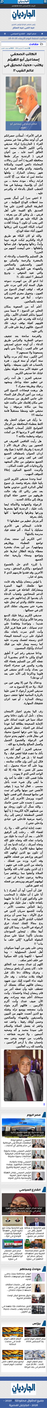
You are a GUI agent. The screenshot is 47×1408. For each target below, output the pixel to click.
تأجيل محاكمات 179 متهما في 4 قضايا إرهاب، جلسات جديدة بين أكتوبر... (16, 1309)
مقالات (33, 44)
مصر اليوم (34, 1115)
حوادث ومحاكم (30, 1269)
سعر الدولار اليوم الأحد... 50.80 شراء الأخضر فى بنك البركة (34, 1364)
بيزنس (36, 1323)
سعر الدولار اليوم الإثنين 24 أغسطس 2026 (35, 1340)
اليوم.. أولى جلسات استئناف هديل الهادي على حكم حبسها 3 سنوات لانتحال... (18, 1287)
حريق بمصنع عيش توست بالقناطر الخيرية (19, 1297)
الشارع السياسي (30, 1190)
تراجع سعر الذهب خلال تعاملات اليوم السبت (13, 1363)
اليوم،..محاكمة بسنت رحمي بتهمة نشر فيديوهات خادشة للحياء (17, 1276)
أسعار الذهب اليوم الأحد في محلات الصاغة (12, 1341)
